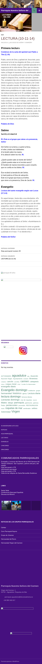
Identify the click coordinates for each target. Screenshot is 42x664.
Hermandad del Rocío (8, 539)
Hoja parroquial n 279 (8, 467)
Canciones (5, 445)
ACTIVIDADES (6, 376)
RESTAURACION (32, 405)
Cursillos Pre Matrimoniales (28, 384)
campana (3, 381)
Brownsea (33, 379)
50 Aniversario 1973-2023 (9, 426)
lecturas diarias (27, 397)
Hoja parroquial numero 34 (11, 250)
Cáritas (3, 527)
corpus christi (10, 384)
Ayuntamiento (18, 379)
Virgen (15, 411)
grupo (38, 390)
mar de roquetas (26, 400)
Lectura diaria (34, 393)
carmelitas (16, 381)
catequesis (34, 382)
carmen (24, 381)
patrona (35, 403)
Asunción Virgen (6, 379)
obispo (10, 403)
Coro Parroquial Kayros (9, 531)
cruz (18, 384)
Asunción (34, 376)
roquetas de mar (13, 408)
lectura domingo (11, 396)
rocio (2, 408)
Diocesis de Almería (8, 494)
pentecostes (12, 405)
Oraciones (5, 449)
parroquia (19, 402)
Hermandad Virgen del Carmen (11, 543)
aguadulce (19, 375)
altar (28, 376)
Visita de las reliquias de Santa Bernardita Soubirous (19, 473)
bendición (25, 378)
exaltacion (31, 390)
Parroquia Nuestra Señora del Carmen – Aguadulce (16, 10)
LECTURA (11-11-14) (8, 257)
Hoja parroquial (7, 433)
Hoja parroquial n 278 (8, 471)
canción (10, 382)
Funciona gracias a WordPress (10, 661)
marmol (35, 400)
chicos (3, 384)
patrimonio (28, 403)
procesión (22, 405)
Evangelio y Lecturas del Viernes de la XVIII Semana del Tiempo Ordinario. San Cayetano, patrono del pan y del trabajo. (20, 463)
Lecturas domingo (10, 399)
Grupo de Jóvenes (7, 535)
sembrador (27, 408)
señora (34, 408)
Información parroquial (8, 469)
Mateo (4, 403)
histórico (17, 393)
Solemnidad (5, 412)
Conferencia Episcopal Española (12, 492)
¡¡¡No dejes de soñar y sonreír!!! (20, 42)
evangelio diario (8, 386)
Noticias (4, 430)
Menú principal (39, 10)
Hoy (2, 35)
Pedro (3, 405)
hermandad (6, 393)
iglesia (24, 393)
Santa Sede (5, 490)
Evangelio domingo (14, 390)
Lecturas (4, 437)
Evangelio (4, 441)
